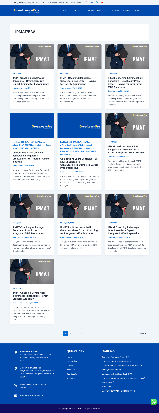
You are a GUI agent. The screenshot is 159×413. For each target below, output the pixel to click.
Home (65, 10)
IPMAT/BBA (16, 73)
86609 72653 (64, 2)
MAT (67, 151)
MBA (72, 151)
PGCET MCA (34, 148)
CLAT (31, 142)
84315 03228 (76, 2)
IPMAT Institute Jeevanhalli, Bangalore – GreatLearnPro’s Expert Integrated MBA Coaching (126, 149)
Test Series (89, 10)
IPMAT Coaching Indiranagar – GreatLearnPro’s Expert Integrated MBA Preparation (29, 230)
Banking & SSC (18, 142)
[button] (76, 10)
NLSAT (15, 148)
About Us (139, 10)
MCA (77, 151)
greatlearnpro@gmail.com (28, 2)
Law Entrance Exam (42, 145)
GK (71, 148)
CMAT (21, 145)
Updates (115, 10)
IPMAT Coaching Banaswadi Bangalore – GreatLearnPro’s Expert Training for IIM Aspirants (30, 81)
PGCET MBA (23, 148)
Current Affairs (78, 145)
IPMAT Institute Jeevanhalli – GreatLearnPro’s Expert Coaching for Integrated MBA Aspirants (79, 230)
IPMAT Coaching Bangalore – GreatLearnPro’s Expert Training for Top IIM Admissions (78, 81)
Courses (75, 10)
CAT (26, 142)
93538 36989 (51, 2)
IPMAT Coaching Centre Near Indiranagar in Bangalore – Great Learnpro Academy (30, 295)
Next (142, 333)
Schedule (127, 10)
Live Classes (102, 10)
